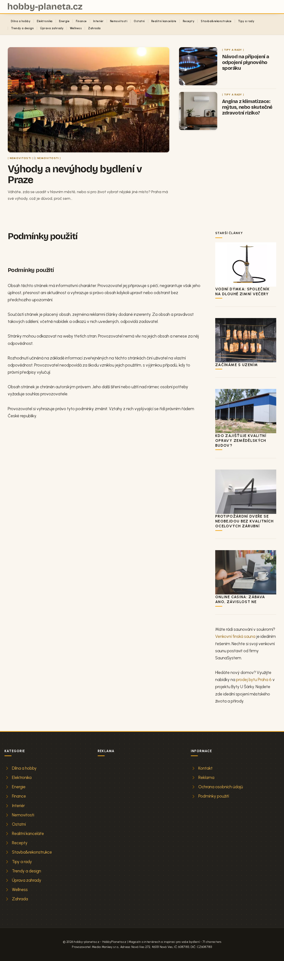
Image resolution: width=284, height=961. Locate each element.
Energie (64, 21)
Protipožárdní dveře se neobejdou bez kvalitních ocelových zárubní (244, 521)
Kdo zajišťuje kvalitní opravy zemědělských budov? (240, 440)
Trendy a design (22, 28)
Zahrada (94, 28)
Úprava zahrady (51, 28)
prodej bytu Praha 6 (254, 679)
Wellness (76, 28)
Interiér (98, 21)
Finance (81, 21)
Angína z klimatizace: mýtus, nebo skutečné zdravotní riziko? (247, 107)
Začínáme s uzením (236, 365)
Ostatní (139, 21)
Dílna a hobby (20, 21)
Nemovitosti (118, 21)
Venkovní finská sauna (235, 636)
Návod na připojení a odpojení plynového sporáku (245, 62)
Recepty (188, 21)
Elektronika (44, 21)
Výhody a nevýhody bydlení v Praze (75, 174)
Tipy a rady (246, 21)
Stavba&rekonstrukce (216, 21)
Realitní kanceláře (163, 21)
